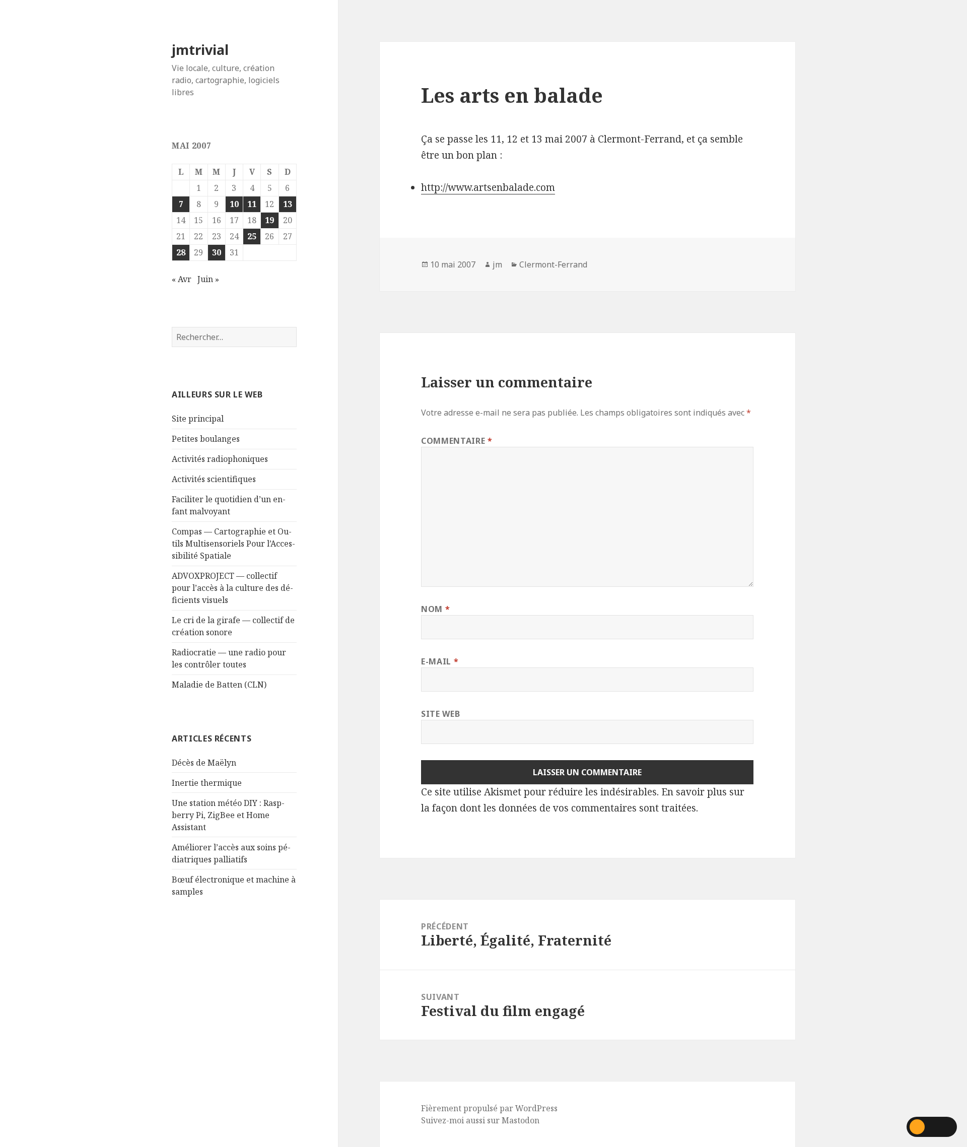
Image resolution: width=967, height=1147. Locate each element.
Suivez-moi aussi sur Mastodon (480, 1120)
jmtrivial (200, 49)
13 (287, 204)
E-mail (439, 661)
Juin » (208, 279)
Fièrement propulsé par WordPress (489, 1108)
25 (251, 236)
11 (251, 204)
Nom (435, 609)
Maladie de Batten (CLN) (219, 684)
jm (497, 264)
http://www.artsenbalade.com (488, 187)
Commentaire (456, 440)
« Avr (181, 279)
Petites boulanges (206, 438)
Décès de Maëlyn (204, 762)
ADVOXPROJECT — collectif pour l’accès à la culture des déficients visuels (232, 587)
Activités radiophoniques (220, 458)
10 (234, 204)
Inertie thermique (207, 782)
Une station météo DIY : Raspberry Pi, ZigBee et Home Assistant (228, 815)
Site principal (198, 418)
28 (180, 252)
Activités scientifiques (214, 479)
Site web (440, 713)
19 (269, 220)
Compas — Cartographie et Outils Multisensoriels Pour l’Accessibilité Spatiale (233, 543)
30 (216, 252)
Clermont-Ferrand (553, 264)
